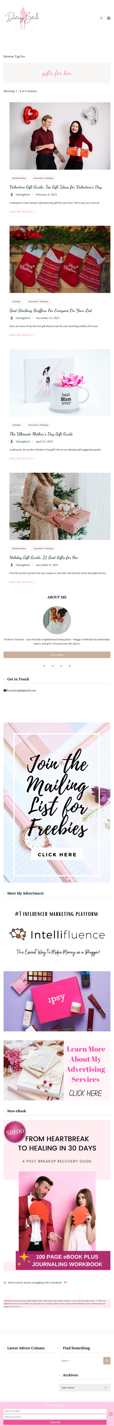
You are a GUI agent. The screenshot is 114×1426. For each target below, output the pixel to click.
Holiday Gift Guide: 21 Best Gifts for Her (44, 557)
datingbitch (23, 194)
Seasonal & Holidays (44, 178)
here (20, 1306)
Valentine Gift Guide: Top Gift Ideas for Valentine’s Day (56, 187)
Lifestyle (16, 301)
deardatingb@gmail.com (21, 690)
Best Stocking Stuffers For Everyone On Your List (51, 310)
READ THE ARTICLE (20, 212)
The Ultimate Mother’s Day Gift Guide (41, 433)
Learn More (57, 654)
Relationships (19, 178)
